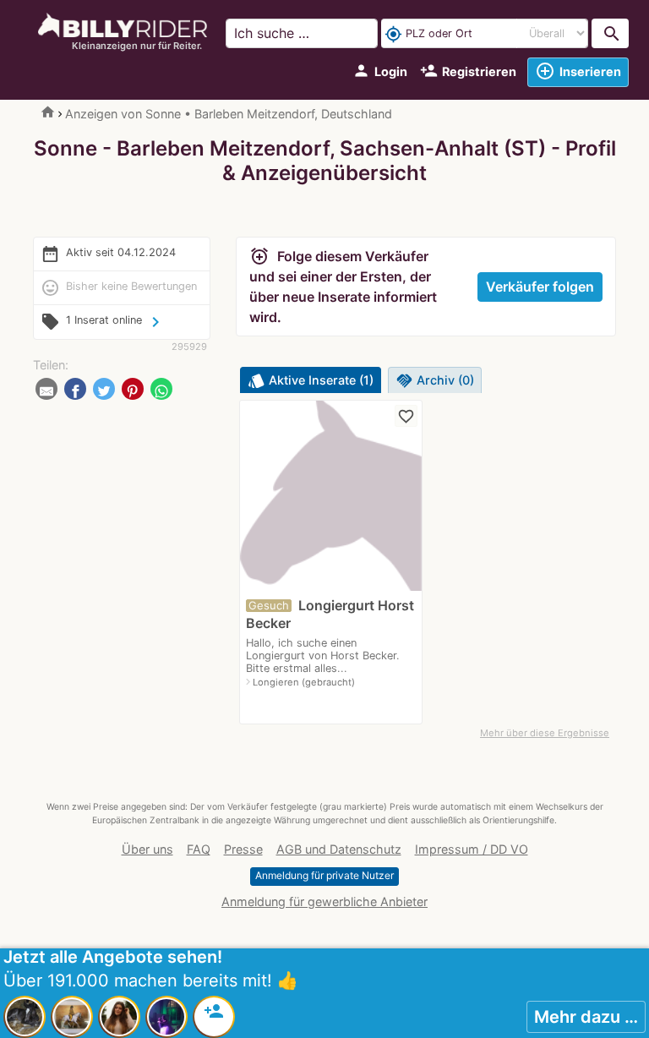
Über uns (147, 849)
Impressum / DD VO (471, 849)
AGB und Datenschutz (338, 849)
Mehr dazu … (586, 1017)
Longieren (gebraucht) (304, 682)
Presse (243, 849)
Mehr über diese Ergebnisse (544, 733)
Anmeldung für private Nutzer (324, 875)
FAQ (198, 849)
